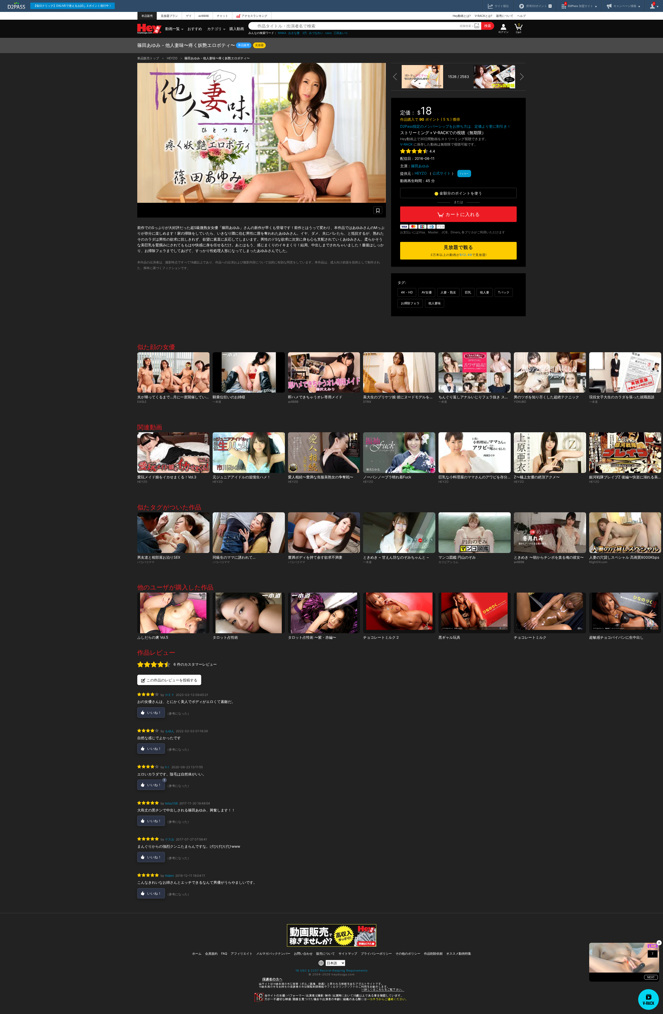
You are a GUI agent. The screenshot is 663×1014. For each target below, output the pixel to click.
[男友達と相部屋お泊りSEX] (173, 532)
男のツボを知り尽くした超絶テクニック (546, 397)
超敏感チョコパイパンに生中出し (616, 637)
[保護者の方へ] (331, 991)
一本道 (217, 402)
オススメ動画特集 (458, 953)
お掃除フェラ (410, 303)
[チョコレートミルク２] (399, 613)
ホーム (196, 953)
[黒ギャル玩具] (474, 613)
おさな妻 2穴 (297, 33)
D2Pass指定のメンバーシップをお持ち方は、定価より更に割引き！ (455, 126)
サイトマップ (347, 953)
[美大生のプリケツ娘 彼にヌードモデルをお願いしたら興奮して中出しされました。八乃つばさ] (399, 372)
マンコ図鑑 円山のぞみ (457, 557)
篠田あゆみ (420, 166)
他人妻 (484, 292)
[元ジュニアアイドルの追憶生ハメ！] (249, 452)
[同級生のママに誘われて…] (249, 532)
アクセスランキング (254, 16)
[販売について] (331, 945)
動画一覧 (172, 28)
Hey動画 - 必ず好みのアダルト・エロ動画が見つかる (149, 29)
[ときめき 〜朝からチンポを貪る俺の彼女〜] (550, 532)
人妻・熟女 (448, 292)
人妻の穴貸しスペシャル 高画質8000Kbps (624, 557)
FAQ (224, 953)
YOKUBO (520, 402)
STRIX (367, 402)
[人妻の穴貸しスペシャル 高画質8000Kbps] (625, 532)
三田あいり (341, 33)
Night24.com (598, 562)
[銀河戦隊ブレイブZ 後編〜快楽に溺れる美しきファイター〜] (625, 452)
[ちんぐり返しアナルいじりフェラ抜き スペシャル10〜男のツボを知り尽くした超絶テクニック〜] (474, 372)
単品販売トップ (148, 58)
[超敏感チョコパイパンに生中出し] (625, 613)
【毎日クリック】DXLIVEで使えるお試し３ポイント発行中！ (72, 5)
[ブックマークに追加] (377, 210)
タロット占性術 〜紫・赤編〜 (312, 637)
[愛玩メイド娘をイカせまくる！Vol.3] (173, 452)
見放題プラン (169, 16)
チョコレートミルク (530, 637)
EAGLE (142, 402)
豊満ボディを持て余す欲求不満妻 (315, 557)
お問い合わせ (303, 953)
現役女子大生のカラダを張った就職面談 (621, 397)
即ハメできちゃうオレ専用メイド (315, 397)
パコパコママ (145, 562)
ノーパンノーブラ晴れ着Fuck (387, 477)
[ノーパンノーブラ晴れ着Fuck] (399, 452)
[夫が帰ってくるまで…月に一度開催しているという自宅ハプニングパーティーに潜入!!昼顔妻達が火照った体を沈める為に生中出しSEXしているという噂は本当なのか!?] (173, 372)
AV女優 (427, 292)
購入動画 (236, 28)
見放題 (259, 45)
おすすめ (195, 28)
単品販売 (147, 16)
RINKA (282, 33)
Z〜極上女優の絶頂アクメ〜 (537, 477)
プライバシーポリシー (376, 953)
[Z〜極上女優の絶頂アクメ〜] (550, 452)
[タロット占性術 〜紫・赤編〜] (324, 613)
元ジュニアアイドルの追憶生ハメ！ (242, 477)
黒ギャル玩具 (449, 637)
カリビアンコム (448, 562)
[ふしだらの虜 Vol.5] (173, 613)
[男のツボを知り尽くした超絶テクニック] (550, 372)
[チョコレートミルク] (550, 613)
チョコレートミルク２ (381, 637)
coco (328, 33)
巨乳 (468, 292)
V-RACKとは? (483, 16)
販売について (504, 16)
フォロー (464, 173)
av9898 (203, 16)
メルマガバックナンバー (273, 953)
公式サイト (442, 173)
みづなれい (316, 33)
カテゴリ (214, 28)
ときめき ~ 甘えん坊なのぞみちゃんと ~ (396, 557)
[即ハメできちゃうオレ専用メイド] (324, 372)
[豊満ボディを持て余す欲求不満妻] (324, 532)
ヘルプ (521, 16)
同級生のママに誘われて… (234, 557)
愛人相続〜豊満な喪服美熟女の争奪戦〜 (320, 477)
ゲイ (189, 16)
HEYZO (172, 58)
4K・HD (407, 292)
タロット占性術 (225, 637)
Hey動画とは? (462, 16)
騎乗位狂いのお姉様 (229, 397)
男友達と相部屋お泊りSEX (158, 557)
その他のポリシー (407, 953)
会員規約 (211, 953)
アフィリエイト (242, 953)
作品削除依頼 (433, 953)
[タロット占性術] (249, 613)
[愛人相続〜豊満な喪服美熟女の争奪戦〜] (324, 452)
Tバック (503, 292)
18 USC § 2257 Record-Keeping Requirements (332, 970)
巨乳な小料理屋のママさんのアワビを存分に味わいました (485, 477)
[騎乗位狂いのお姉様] (249, 372)
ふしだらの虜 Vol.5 (152, 637)
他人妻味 (434, 303)
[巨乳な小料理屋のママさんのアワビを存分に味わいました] (474, 452)
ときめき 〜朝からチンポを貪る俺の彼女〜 (549, 557)
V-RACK (406, 144)
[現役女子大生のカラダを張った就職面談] (625, 372)
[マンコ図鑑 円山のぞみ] (474, 532)
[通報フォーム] (331, 1001)
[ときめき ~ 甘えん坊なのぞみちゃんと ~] (399, 532)
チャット (222, 16)
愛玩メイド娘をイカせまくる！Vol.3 (166, 477)
